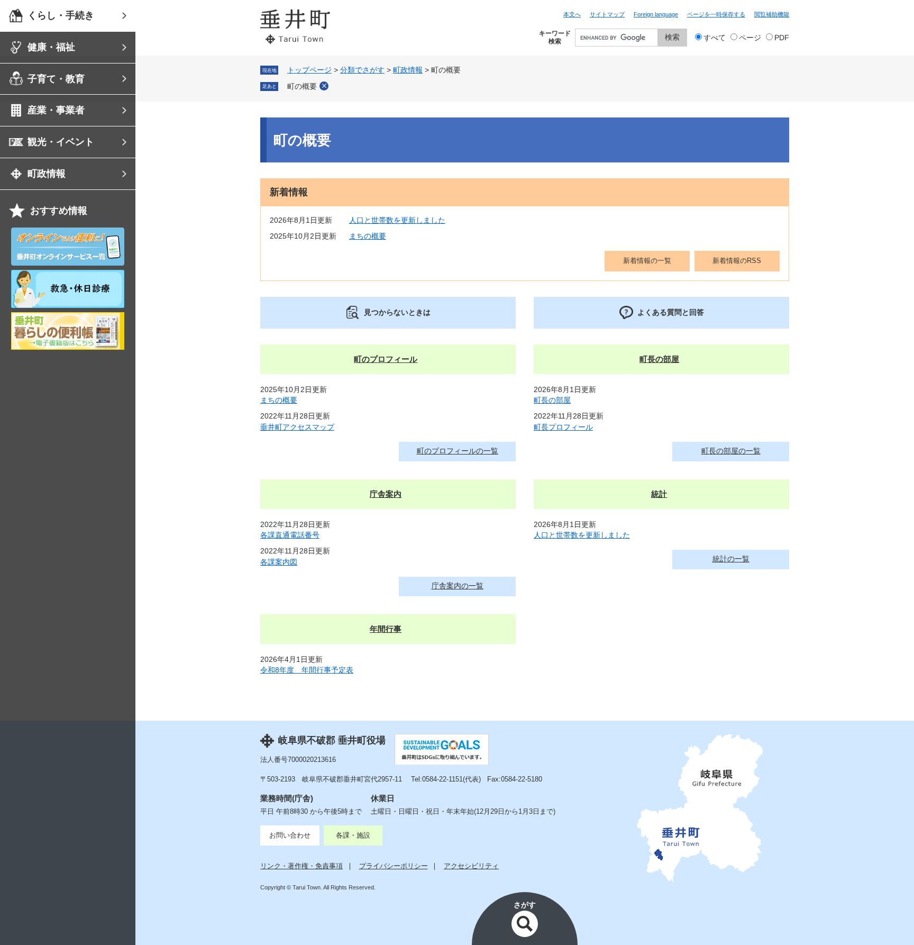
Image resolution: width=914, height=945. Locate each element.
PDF (781, 38)
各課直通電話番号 (289, 535)
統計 (659, 493)
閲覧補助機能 (771, 14)
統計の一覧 (731, 559)
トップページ (309, 70)
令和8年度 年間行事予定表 (306, 670)
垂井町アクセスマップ (297, 427)
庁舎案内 (385, 493)
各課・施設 (353, 835)
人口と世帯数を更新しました (397, 220)
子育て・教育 (56, 79)
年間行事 (385, 628)
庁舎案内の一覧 (457, 586)
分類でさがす (362, 70)
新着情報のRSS (736, 261)
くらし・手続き (61, 15)
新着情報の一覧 (647, 261)
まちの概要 (367, 236)
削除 (323, 85)
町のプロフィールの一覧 (457, 451)
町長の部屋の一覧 (731, 451)
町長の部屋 (659, 359)
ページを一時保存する (716, 14)
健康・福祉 (51, 47)
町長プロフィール (563, 427)
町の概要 (302, 86)
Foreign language (656, 14)
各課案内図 (278, 562)
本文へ (572, 14)
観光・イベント (61, 142)
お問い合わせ (289, 835)
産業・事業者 (56, 110)
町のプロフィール (385, 359)
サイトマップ (607, 14)
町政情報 (47, 173)
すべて (714, 38)
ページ (750, 38)
